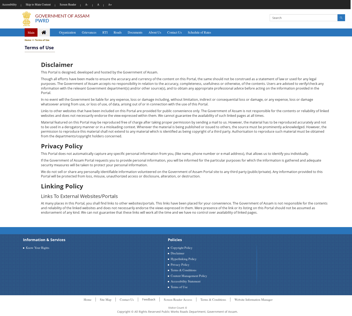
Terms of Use (39, 47)
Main (31, 32)
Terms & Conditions (183, 270)
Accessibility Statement (185, 281)
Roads (118, 32)
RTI (105, 32)
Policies (175, 239)
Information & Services (44, 239)
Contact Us (174, 32)
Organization (67, 32)
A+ (110, 4)
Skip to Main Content (38, 4)
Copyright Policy (181, 248)
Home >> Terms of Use (37, 40)
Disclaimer (177, 253)
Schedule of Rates (199, 32)
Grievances (89, 32)
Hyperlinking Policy (184, 259)
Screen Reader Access (178, 299)
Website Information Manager (253, 299)
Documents (135, 32)
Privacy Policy (180, 264)
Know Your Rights (37, 248)
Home (87, 299)
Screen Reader (68, 4)
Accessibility (9, 4)
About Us (154, 32)
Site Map (105, 299)
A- (86, 4)
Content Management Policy (189, 276)
